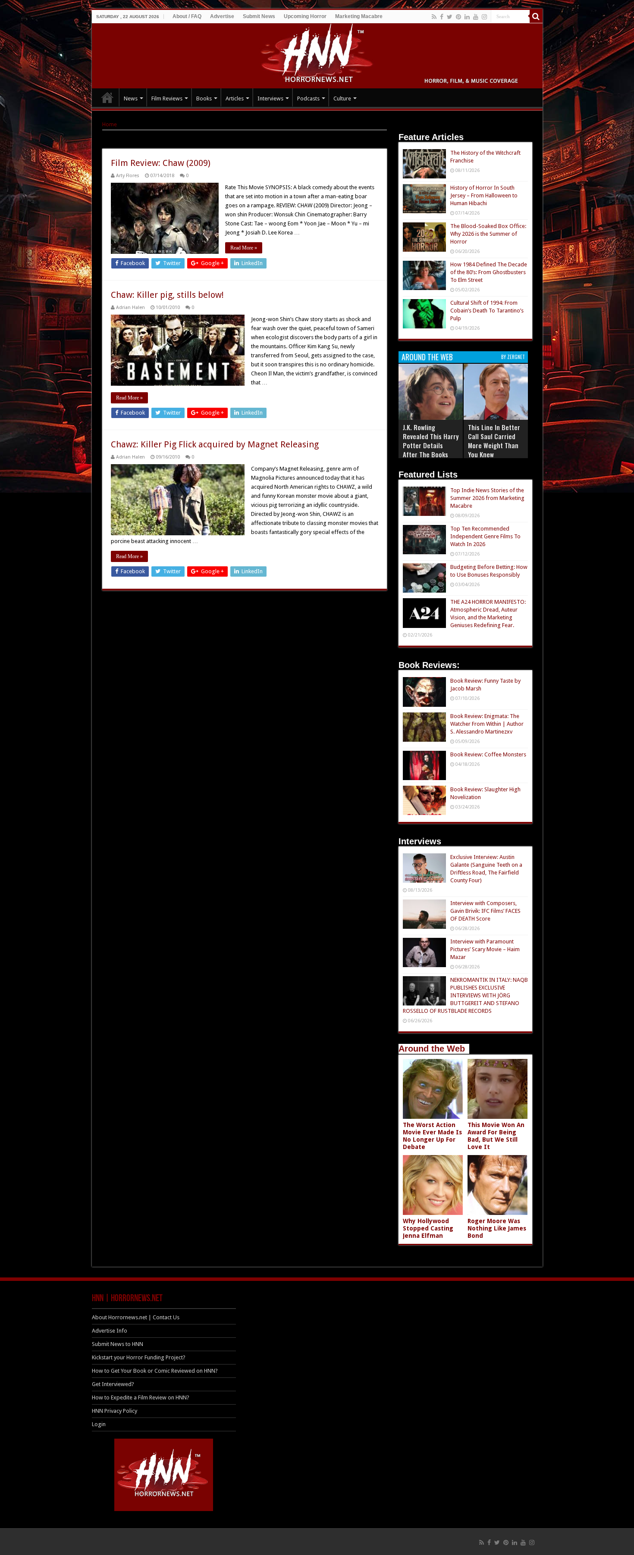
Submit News (259, 16)
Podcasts (308, 98)
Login (99, 1424)
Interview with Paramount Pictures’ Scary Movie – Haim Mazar (485, 949)
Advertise (222, 16)
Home (109, 124)
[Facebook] (441, 17)
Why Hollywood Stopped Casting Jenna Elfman (428, 1228)
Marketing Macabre (359, 16)
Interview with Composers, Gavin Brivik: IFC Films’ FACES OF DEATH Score (485, 911)
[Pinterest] (458, 17)
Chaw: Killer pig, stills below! (167, 295)
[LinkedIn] (467, 17)
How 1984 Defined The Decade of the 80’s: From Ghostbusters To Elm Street (488, 272)
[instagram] (484, 17)
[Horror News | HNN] (317, 54)
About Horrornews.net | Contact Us (135, 1317)
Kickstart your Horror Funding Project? (138, 1357)
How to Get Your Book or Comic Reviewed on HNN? (155, 1371)
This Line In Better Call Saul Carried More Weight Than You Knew (494, 440)
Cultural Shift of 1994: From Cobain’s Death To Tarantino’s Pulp (487, 311)
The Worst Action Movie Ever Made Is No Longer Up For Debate (432, 1135)
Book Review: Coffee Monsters (488, 754)
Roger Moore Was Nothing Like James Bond (497, 1228)
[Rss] (434, 17)
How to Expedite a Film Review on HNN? (140, 1397)
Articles (235, 98)
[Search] (536, 16)
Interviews (270, 98)
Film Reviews (166, 98)
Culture (342, 98)
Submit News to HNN (117, 1344)
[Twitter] (449, 17)
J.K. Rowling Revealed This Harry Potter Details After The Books (430, 440)
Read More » (243, 248)
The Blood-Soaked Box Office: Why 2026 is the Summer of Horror (488, 234)
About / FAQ (187, 16)
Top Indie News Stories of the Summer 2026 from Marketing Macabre (487, 498)
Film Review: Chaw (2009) (160, 163)
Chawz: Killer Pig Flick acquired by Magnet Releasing (215, 444)
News (131, 98)
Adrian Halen (130, 307)
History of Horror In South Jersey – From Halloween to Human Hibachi (484, 195)
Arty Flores (127, 175)
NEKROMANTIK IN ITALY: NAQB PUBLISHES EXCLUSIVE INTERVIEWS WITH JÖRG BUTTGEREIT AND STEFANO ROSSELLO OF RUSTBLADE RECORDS (465, 995)
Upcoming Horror (305, 16)
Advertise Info (109, 1330)
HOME (107, 97)
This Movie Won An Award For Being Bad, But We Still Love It (496, 1135)
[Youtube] (475, 17)
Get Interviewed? (113, 1384)
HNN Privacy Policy (114, 1411)
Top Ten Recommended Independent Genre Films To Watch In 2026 (485, 536)
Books (204, 98)
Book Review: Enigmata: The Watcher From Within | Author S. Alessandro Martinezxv (487, 724)
